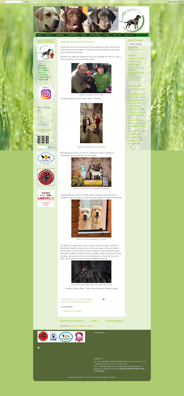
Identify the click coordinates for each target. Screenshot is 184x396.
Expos (84, 35)
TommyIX (88, 377)
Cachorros (72, 35)
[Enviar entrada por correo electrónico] (103, 299)
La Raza (106, 35)
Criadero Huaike (134, 62)
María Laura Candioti (44, 107)
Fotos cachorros (134, 97)
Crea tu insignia (42, 124)
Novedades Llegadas (136, 126)
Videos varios (133, 140)
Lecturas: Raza (134, 120)
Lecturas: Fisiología (136, 115)
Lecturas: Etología (135, 112)
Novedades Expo (135, 123)
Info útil (117, 35)
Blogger (113, 377)
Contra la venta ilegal (136, 89)
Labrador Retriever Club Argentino (135, 79)
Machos (49, 35)
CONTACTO (129, 35)
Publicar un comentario (72, 311)
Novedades (94, 35)
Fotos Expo (132, 103)
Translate (137, 50)
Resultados (132, 134)
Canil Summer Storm (136, 59)
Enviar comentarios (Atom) (82, 326)
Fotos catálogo (134, 100)
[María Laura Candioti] (45, 122)
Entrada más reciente (71, 321)
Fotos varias (71, 302)
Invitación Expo (134, 109)
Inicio (94, 321)
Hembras (60, 35)
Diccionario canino (135, 94)
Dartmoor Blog (134, 65)
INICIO (39, 35)
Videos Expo (133, 137)
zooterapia (132, 143)
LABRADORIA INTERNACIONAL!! (77, 42)
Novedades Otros (84, 302)
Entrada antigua (114, 321)
